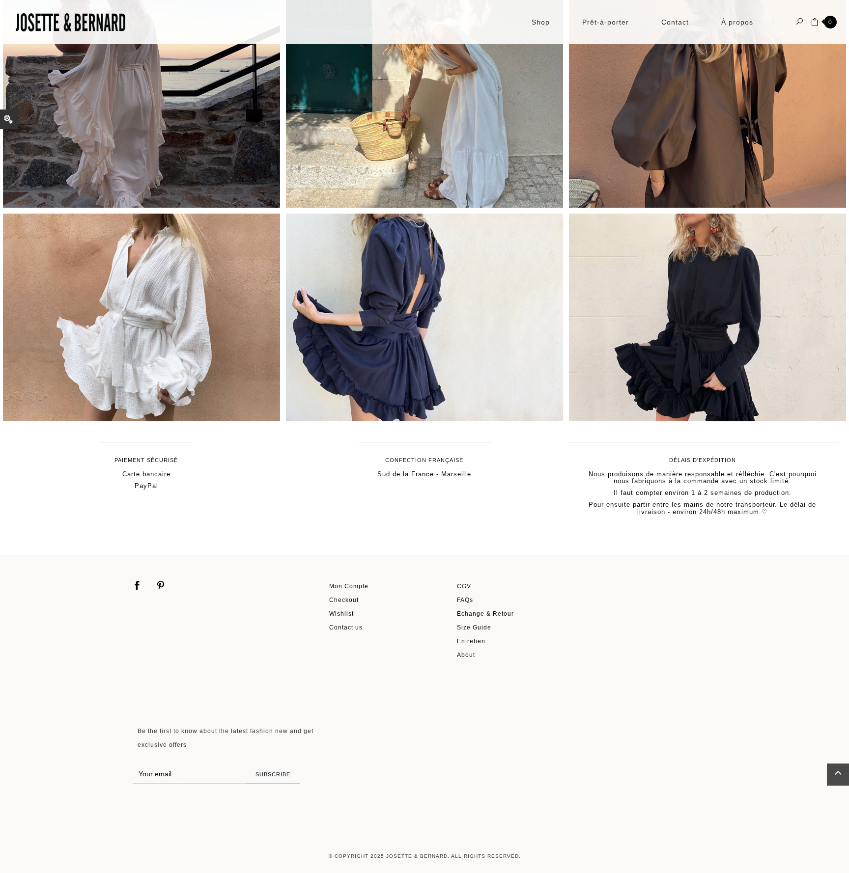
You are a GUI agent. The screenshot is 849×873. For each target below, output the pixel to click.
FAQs (465, 600)
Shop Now (147, 83)
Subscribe (272, 774)
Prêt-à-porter (605, 22)
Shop (541, 22)
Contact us (346, 627)
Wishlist (341, 613)
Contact (675, 22)
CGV (464, 586)
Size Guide (474, 627)
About (466, 655)
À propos (737, 22)
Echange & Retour (485, 613)
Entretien (471, 641)
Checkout (344, 600)
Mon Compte (348, 586)
